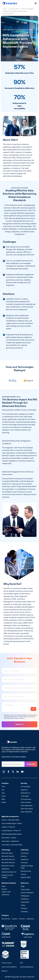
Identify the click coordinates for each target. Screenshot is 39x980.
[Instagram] (3, 771)
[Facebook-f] (8, 771)
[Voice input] (33, 709)
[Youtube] (22, 771)
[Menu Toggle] (36, 3)
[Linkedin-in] (17, 771)
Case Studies (14, 9)
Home (5, 9)
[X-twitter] (13, 771)
